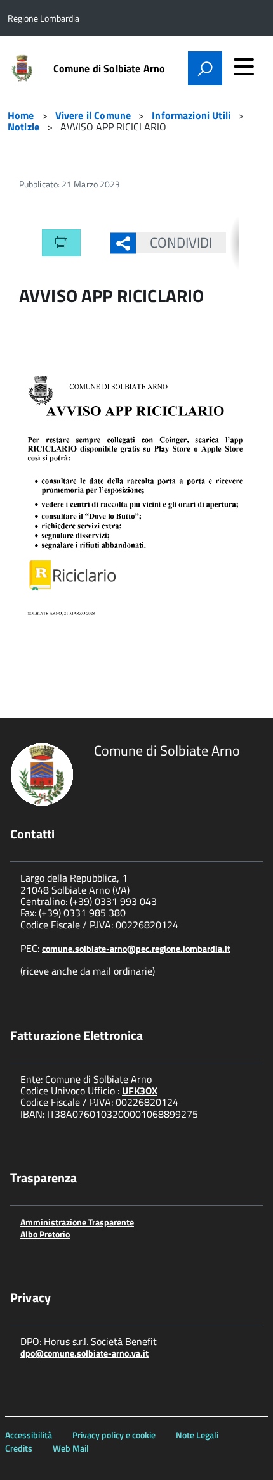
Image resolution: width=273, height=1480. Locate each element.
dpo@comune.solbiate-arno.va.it (84, 1353)
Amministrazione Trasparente (77, 1222)
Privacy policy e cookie (114, 1434)
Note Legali (197, 1434)
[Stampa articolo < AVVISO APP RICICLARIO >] (61, 243)
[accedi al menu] (244, 66)
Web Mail (71, 1448)
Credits (18, 1448)
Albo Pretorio (45, 1234)
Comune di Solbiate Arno (109, 68)
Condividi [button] (181, 242)
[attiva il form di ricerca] (205, 68)
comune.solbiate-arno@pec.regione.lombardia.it (136, 948)
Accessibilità (28, 1434)
